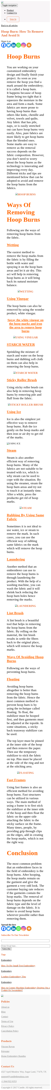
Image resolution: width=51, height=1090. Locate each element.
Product (10, 10)
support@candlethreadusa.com (15, 1076)
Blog (3, 1012)
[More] (29, 45)
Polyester (5, 1051)
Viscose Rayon (8, 1046)
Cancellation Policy (10, 1031)
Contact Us (12, 13)
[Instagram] (23, 45)
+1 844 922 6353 (9, 1081)
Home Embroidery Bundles (13, 1056)
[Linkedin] (13, 45)
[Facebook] (3, 45)
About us (5, 1007)
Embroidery (6, 960)
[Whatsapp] (18, 45)
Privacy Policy (7, 1026)
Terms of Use (7, 1021)
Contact (4, 1016)
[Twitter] (8, 45)
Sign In (13, 19)
